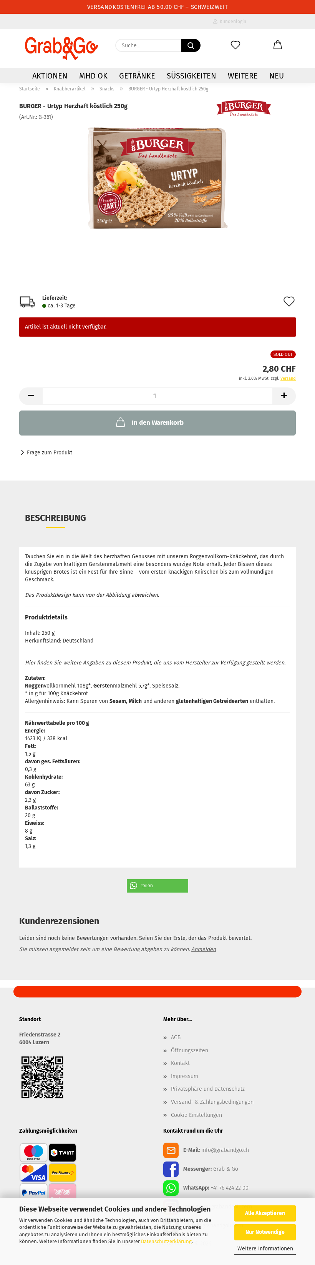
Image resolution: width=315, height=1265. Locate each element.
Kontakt (180, 1063)
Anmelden (203, 949)
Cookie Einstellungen (196, 1115)
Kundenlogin (231, 21)
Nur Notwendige (265, 1232)
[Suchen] (191, 45)
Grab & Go (225, 1169)
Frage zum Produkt (49, 452)
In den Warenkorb (158, 423)
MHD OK (93, 75)
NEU (276, 75)
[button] (278, 45)
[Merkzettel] (235, 45)
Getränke (137, 75)
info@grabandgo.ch (225, 1150)
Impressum (184, 1076)
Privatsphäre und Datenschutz (208, 1089)
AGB (176, 1037)
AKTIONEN (50, 75)
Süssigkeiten (191, 75)
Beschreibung (55, 517)
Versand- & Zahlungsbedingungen (212, 1102)
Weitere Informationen (265, 1248)
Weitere (243, 75)
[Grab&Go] (61, 48)
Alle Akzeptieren (265, 1213)
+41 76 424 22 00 (230, 1188)
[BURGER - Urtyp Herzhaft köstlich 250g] (158, 178)
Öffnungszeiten (189, 1050)
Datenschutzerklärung (166, 1241)
